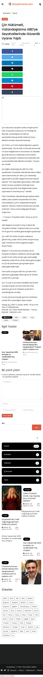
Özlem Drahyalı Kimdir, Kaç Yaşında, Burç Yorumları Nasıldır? (31, 497)
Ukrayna (6, 627)
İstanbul (6, 635)
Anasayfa (6, 13)
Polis (5, 619)
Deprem (6, 607)
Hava (36, 611)
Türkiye (28, 623)
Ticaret (6, 623)
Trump (15, 320)
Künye (21, 670)
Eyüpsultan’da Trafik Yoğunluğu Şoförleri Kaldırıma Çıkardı (10, 522)
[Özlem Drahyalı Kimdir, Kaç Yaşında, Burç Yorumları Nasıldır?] (12, 497)
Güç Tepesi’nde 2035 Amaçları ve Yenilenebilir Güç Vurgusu (10, 355)
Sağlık (26, 619)
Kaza (17, 615)
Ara (3, 423)
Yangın (15, 627)
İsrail (34, 631)
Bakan (30, 598)
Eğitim (14, 607)
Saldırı (18, 619)
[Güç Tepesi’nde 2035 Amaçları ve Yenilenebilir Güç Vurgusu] (11, 340)
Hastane (28, 611)
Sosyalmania (11, 667)
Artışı (24, 317)
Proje (11, 619)
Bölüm (23, 602)
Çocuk (5, 631)
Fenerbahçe (24, 607)
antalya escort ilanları (7, 676)
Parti (36, 615)
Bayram (6, 602)
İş (13, 635)
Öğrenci (14, 631)
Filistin (34, 607)
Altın (23, 598)
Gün (12, 611)
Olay (30, 615)
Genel (14, 13)
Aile (17, 598)
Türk (21, 623)
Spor (33, 619)
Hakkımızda (30, 670)
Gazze (5, 611)
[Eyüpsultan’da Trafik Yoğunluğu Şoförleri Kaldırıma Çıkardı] (31, 522)
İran (27, 631)
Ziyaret (30, 627)
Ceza (31, 602)
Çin (32, 317)
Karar (10, 615)
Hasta (19, 611)
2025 (5, 598)
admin (7, 44)
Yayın (23, 627)
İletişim (39, 670)
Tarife (6, 320)
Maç (24, 615)
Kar (4, 615)
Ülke (21, 631)
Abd (16, 317)
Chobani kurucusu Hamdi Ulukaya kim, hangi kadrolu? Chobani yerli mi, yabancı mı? (32, 345)
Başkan (15, 602)
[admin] (3, 44)
